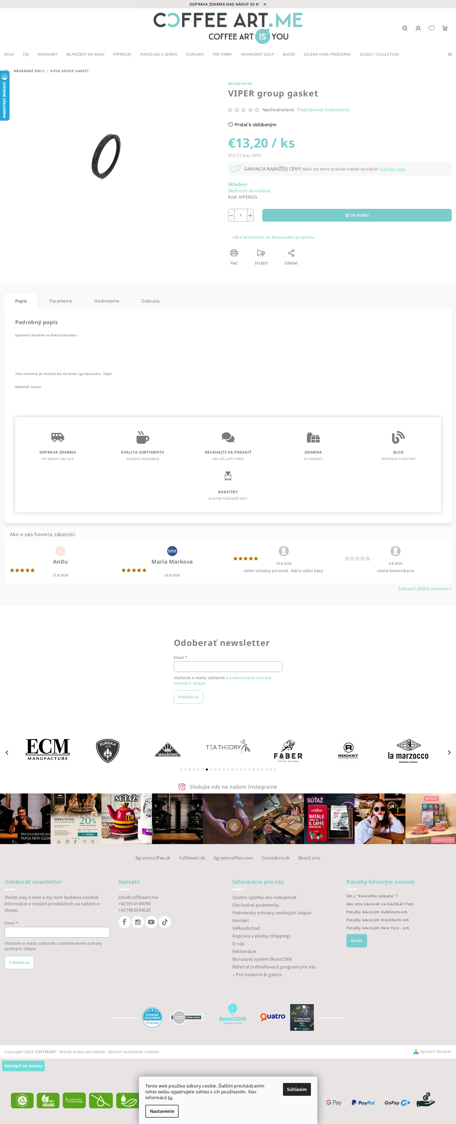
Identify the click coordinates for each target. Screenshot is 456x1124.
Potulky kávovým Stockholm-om (377, 920)
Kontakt (240, 920)
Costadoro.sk (276, 858)
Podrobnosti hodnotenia (323, 110)
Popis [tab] (21, 301)
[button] (181, 769)
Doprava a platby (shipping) (261, 936)
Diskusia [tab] (150, 301)
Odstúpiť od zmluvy (23, 1065)
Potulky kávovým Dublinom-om (377, 912)
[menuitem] (9, 54)
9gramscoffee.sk (153, 858)
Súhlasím (297, 1089)
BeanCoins (309, 858)
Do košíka (360, 215)
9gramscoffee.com (233, 858)
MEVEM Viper (240, 84)
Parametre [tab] (61, 301)
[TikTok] (165, 922)
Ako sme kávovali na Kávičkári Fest (380, 904)
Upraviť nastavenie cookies (133, 1051)
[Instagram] (138, 922)
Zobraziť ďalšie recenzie (423, 589)
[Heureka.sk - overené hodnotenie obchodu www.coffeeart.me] (152, 1017)
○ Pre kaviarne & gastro (257, 975)
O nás (238, 944)
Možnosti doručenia (249, 191)
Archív (357, 940)
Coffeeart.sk (192, 858)
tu (170, 1098)
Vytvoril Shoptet (435, 1051)
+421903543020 (134, 910)
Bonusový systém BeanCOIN (262, 959)
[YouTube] (151, 922)
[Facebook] (124, 922)
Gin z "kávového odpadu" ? (372, 896)
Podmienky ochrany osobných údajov (271, 913)
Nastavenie (162, 1111)
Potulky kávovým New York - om (377, 928)
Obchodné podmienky (255, 905)
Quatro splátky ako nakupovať (264, 897)
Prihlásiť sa (188, 696)
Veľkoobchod (246, 928)
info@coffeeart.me (138, 897)
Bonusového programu (293, 237)
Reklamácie (244, 951)
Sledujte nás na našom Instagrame (233, 786)
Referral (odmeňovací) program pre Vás (274, 967)
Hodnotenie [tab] (106, 301)
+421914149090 (134, 904)
